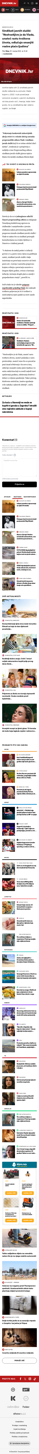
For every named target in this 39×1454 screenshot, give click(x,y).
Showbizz (27, 9)
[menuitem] (32, 3)
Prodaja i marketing (19, 1425)
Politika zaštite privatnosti (19, 1433)
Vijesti (7, 9)
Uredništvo (19, 1422)
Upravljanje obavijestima (20, 1443)
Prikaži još (19, 1360)
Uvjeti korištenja (19, 1429)
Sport (16, 9)
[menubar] (32, 3)
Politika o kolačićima (19, 1437)
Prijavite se (19, 484)
